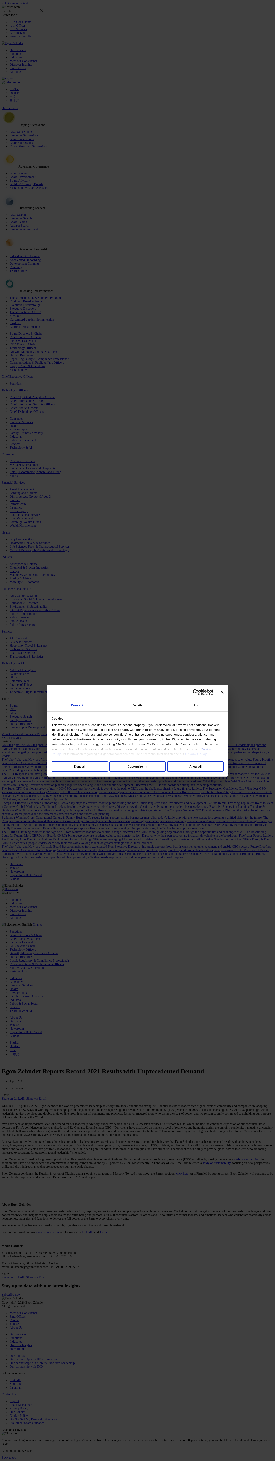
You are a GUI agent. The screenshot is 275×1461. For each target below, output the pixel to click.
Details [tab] (138, 705)
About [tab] (197, 705)
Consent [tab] (77, 705)
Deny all (79, 766)
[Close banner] (222, 692)
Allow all (195, 766)
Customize (135, 766)
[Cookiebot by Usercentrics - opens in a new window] (195, 692)
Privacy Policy (196, 754)
